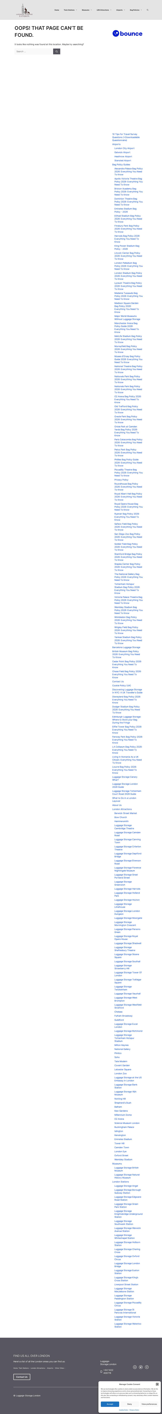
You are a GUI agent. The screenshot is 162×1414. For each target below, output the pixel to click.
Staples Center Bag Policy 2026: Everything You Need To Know (128, 567)
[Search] (56, 51)
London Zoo (120, 1073)
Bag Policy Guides (121, 164)
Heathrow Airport (123, 156)
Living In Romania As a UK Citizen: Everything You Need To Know (127, 760)
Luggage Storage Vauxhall (127, 993)
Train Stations (69, 10)
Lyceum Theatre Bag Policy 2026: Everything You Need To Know (128, 286)
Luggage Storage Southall (127, 961)
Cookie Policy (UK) (121, 685)
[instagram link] (135, 1367)
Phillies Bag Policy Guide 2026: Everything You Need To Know (128, 462)
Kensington (120, 1135)
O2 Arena (119, 1119)
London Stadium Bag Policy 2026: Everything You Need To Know (128, 276)
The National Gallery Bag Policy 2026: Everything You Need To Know (128, 577)
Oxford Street (121, 1155)
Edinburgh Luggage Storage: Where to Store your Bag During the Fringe (126, 719)
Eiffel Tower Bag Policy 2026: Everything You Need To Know (127, 729)
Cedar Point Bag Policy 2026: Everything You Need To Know (127, 664)
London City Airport (124, 148)
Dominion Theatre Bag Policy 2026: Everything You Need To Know (128, 201)
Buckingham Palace (124, 1127)
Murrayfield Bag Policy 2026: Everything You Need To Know (128, 349)
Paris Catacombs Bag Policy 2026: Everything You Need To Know (128, 442)
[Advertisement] (127, 85)
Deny (129, 1404)
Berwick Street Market (125, 813)
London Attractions (122, 809)
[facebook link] (147, 1367)
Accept (110, 1404)
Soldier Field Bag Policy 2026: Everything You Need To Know (128, 547)
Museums (85, 10)
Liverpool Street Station (126, 1284)
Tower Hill (119, 1143)
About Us (117, 805)
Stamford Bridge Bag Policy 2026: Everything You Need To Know (128, 557)
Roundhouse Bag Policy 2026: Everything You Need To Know (128, 487)
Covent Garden (122, 1065)
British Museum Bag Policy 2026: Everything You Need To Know (126, 654)
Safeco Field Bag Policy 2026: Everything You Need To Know (128, 527)
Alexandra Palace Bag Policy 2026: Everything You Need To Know (128, 171)
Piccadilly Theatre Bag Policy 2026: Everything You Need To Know (128, 472)
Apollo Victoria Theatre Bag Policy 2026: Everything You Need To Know (128, 181)
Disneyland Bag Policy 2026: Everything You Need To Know (126, 699)
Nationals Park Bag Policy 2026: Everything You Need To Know (128, 379)
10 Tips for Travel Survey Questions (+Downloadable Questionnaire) (126, 137)
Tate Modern (120, 1061)
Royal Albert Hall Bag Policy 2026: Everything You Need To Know (128, 496)
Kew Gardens (121, 1111)
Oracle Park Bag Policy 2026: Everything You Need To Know (128, 419)
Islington (118, 1131)
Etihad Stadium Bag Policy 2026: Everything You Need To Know (128, 219)
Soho (117, 1057)
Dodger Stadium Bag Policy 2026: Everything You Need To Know (126, 709)
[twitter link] (141, 1367)
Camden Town (121, 1147)
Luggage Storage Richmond (128, 1031)
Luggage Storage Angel (126, 1186)
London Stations (120, 1181)
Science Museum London (127, 1123)
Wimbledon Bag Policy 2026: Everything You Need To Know (128, 620)
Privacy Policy (134, 1410)
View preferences (149, 1404)
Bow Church (120, 817)
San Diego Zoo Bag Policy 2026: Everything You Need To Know (128, 537)
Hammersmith (121, 821)
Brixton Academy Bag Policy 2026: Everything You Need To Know (128, 191)
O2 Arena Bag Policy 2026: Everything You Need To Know (127, 399)
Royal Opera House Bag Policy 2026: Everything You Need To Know (128, 507)
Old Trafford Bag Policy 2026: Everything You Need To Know (128, 409)
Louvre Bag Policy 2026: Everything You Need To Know (124, 770)
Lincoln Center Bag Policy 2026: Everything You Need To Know (128, 256)
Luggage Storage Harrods (127, 889)
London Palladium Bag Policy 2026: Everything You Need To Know (128, 266)
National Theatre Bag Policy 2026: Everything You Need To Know (128, 369)
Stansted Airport (122, 160)
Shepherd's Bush (122, 1103)
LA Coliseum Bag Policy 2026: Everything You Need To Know (127, 750)
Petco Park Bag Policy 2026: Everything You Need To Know (128, 452)
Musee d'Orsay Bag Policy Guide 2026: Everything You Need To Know (128, 359)
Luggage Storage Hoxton (127, 900)
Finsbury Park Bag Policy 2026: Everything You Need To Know (128, 229)
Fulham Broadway (123, 1016)
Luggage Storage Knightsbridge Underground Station (128, 1214)
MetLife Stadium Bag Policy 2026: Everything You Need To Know (128, 339)
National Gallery (122, 1049)
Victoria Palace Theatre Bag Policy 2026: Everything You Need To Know (128, 600)
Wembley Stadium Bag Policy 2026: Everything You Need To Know (128, 610)
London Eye (120, 1151)
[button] (157, 1384)
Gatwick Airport (122, 152)
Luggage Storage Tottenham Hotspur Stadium (124, 1038)
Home (57, 10)
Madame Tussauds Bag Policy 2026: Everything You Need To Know (128, 296)
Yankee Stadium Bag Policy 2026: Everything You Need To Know (128, 640)
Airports (119, 10)
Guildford (119, 1020)
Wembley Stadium (123, 1159)
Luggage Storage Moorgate (128, 918)
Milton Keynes (121, 1045)
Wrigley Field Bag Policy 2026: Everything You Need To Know (128, 630)
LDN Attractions (103, 10)
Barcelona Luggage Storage (126, 647)
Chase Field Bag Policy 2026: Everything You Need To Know (126, 674)
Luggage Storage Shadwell (127, 943)
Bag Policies (134, 10)
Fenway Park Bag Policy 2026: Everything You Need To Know (127, 740)
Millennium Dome (123, 1115)
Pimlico (118, 1053)
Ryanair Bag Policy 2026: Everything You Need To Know (126, 517)
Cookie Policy (123, 1410)
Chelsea (118, 1012)
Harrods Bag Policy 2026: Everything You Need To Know (127, 239)
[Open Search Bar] (147, 10)
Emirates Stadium (123, 1139)
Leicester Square (122, 1069)
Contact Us (118, 681)
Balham (118, 1107)
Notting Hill (120, 1098)
